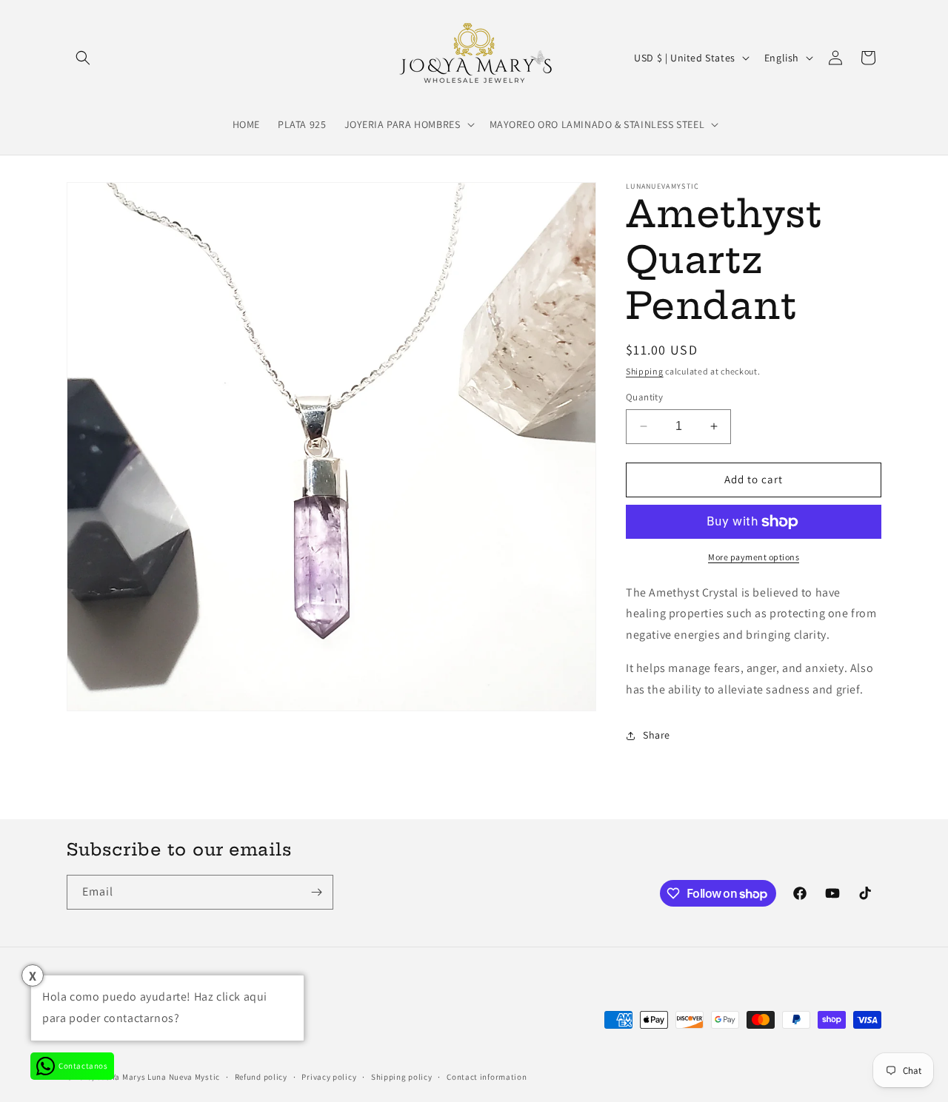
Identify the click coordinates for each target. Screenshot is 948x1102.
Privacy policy (328, 1077)
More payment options (753, 556)
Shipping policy (402, 1077)
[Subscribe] (316, 892)
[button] (83, 57)
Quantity (644, 397)
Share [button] (656, 735)
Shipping (645, 371)
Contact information (487, 1077)
